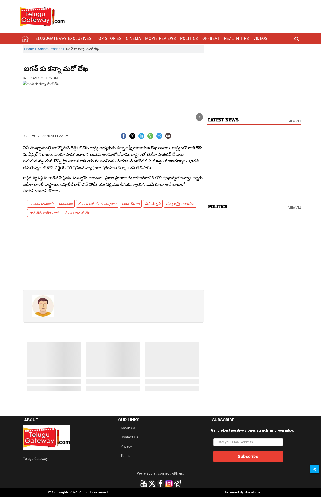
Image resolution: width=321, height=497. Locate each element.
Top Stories (109, 38)
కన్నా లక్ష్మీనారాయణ (180, 204)
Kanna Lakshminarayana (97, 204)
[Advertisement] (113, 65)
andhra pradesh (41, 204)
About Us (128, 428)
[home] (25, 38)
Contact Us (129, 437)
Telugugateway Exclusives (62, 38)
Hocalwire (252, 492)
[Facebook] (123, 135)
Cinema (133, 38)
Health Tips (236, 38)
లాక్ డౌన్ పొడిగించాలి (44, 213)
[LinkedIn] (141, 135)
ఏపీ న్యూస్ (152, 204)
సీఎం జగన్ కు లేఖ (77, 213)
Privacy (126, 446)
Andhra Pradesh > (52, 49)
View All (294, 121)
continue (66, 204)
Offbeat (211, 38)
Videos (260, 38)
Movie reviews (160, 38)
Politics (189, 38)
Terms (125, 455)
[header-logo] (42, 16)
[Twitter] (132, 135)
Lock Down (131, 204)
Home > (31, 49)
